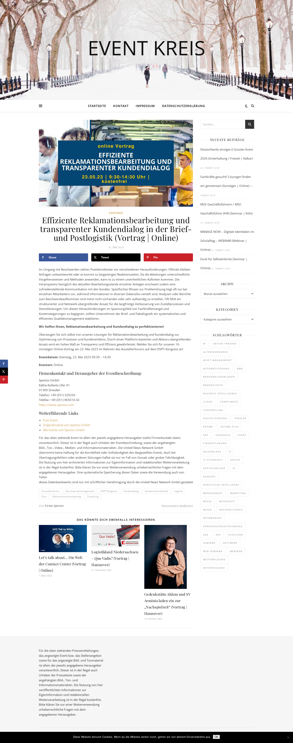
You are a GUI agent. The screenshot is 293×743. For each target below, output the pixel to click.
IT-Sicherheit (213, 459)
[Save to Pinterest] (4, 380)
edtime (208, 426)
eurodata (223, 434)
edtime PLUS (230, 426)
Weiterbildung (214, 559)
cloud (208, 401)
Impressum (145, 106)
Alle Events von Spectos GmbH (64, 430)
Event (242, 434)
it (230, 451)
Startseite (97, 106)
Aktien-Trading (225, 343)
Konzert (209, 476)
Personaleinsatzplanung (223, 526)
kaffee (235, 459)
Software (230, 542)
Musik (207, 509)
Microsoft (227, 501)
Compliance (229, 401)
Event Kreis (146, 48)
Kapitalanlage (214, 468)
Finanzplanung (215, 443)
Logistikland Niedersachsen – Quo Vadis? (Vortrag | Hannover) (114, 558)
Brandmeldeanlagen (219, 376)
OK (216, 736)
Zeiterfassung (214, 567)
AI (204, 343)
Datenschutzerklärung (183, 106)
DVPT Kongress (108, 491)
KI (234, 468)
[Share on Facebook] (4, 364)
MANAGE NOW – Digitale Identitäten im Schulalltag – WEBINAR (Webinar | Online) (227, 241)
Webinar (236, 551)
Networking (212, 517)
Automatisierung (216, 368)
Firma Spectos (54, 506)
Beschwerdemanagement (80, 491)
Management (213, 493)
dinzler (240, 418)
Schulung (235, 534)
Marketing (238, 493)
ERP (205, 434)
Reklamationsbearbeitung (66, 496)
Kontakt (121, 106)
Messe (207, 501)
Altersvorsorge (215, 351)
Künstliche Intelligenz (221, 484)
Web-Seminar (212, 551)
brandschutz (213, 385)
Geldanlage (212, 451)
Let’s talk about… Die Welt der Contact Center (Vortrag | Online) (62, 564)
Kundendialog (131, 491)
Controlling (213, 410)
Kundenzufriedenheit (156, 491)
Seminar (209, 542)
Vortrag (116, 213)
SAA (205, 534)
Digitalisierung (215, 418)
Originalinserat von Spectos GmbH (66, 425)
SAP (218, 534)
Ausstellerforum (50, 491)
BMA (240, 368)
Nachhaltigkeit (231, 509)
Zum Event (50, 420)
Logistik (178, 491)
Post (43, 496)
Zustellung (93, 496)
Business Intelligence (220, 393)
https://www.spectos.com (56, 405)
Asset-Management (217, 360)
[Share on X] (4, 372)
